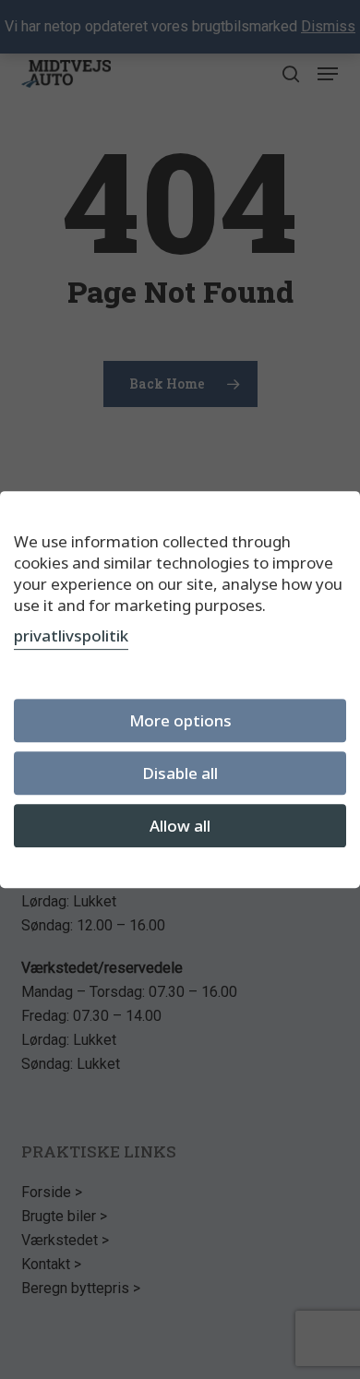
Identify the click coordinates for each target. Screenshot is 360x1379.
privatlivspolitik (71, 635)
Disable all (180, 773)
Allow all (180, 825)
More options (180, 720)
